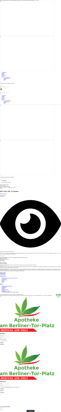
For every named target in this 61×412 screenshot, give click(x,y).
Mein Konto (4, 75)
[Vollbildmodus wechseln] (1, 409)
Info (2, 76)
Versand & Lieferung (5, 289)
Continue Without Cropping (6, 406)
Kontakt (5, 79)
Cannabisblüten (4, 180)
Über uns (3, 281)
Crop (1, 406)
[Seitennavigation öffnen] (1, 89)
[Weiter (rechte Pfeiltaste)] (1, 410)
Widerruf (3, 288)
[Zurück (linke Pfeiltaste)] (0, 410)
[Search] (0, 87)
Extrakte (3, 73)
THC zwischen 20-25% (23, 257)
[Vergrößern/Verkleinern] (0, 409)
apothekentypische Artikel (6, 291)
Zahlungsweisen (4, 286)
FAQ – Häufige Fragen (7, 77)
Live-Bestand (4, 72)
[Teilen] (2, 409)
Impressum (3, 290)
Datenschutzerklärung (8, 387)
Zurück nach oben (2, 274)
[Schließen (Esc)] (3, 409)
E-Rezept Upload (6, 78)
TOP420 (3, 97)
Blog (4, 103)
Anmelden (1, 342)
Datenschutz (4, 287)
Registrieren (2, 344)
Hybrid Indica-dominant (16, 257)
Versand (3, 196)
